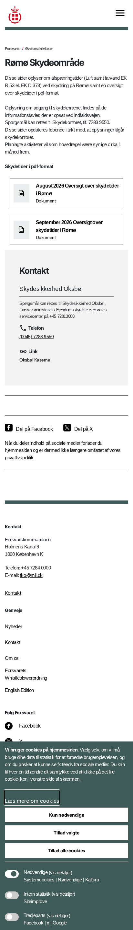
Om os (12, 658)
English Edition (19, 690)
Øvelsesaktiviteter (39, 49)
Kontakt (13, 593)
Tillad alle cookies (66, 850)
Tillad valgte (66, 832)
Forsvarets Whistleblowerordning (26, 674)
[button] (60, 869)
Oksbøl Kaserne (34, 359)
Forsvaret (12, 49)
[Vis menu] (120, 13)
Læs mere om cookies (32, 801)
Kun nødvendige (66, 815)
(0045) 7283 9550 (36, 336)
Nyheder (13, 626)
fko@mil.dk (31, 575)
